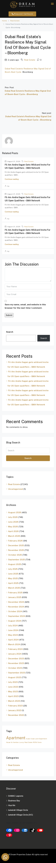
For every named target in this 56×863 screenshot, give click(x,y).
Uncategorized (15, 489)
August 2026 (14, 512)
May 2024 (13, 635)
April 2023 (13, 696)
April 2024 (13, 640)
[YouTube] (40, 830)
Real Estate (14, 21)
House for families (12, 742)
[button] (52, 3)
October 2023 (15, 668)
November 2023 (16, 663)
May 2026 (13, 526)
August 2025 (14, 564)
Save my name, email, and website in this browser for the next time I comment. (25, 306)
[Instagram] (17, 830)
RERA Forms (37, 742)
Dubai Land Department (39, 739)
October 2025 (15, 555)
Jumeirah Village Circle (18, 810)
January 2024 (14, 654)
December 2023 (16, 658)
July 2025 (13, 569)
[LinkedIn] (25, 830)
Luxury (21, 742)
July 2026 (13, 517)
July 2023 (13, 682)
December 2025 (16, 545)
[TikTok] (32, 830)
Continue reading (12, 179)
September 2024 (16, 616)
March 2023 (14, 701)
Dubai (28, 739)
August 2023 (14, 677)
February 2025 (15, 592)
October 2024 (15, 611)
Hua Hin (11, 805)
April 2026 (13, 531)
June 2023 (13, 687)
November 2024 (16, 607)
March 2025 (14, 588)
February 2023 (15, 706)
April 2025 (13, 583)
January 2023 (14, 710)
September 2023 (16, 673)
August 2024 (14, 621)
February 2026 (15, 541)
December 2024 (16, 602)
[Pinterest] (9, 835)
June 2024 (13, 630)
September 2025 (16, 559)
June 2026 (13, 522)
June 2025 (13, 574)
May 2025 (13, 578)
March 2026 (14, 536)
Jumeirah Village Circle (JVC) (20, 815)
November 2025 (16, 550)
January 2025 (14, 597)
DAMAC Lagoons (15, 796)
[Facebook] (9, 830)
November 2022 (16, 715)
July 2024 (13, 625)
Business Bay (14, 801)
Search (9, 332)
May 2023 (13, 691)
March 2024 (14, 644)
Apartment (15, 737)
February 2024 (15, 649)
